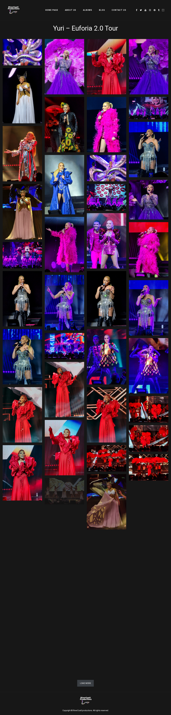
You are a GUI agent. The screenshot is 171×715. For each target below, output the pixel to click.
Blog (102, 10)
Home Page (51, 10)
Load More (85, 683)
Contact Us (119, 10)
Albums (87, 10)
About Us (70, 10)
